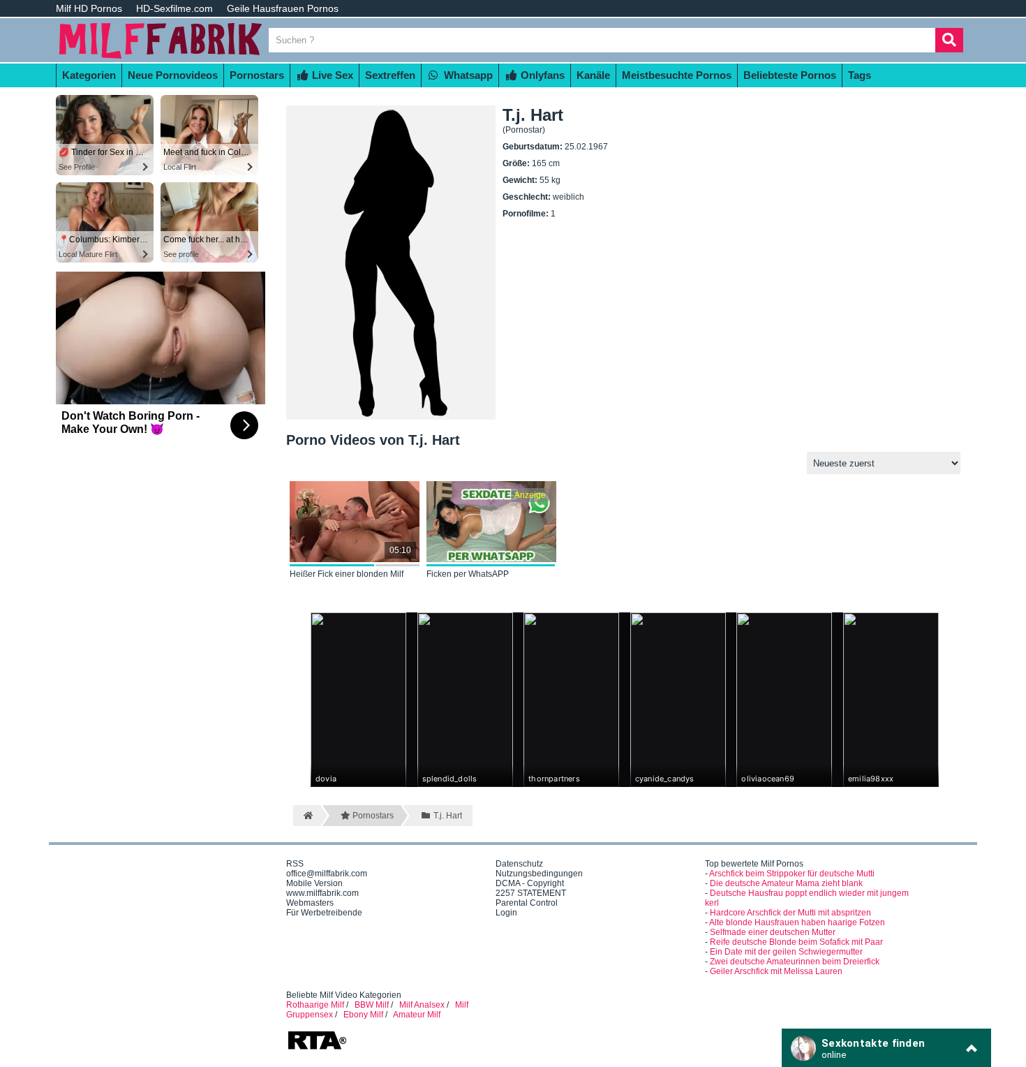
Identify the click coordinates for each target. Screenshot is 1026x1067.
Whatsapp (467, 75)
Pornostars (257, 75)
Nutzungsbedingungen (539, 873)
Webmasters (310, 903)
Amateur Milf (416, 1015)
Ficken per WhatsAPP (467, 574)
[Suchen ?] (949, 40)
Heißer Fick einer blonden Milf (346, 574)
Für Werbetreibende (324, 913)
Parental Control (527, 903)
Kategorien (89, 75)
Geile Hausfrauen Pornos (283, 8)
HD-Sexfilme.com (174, 8)
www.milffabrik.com (322, 893)
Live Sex (331, 75)
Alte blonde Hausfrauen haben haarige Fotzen (797, 922)
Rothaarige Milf (315, 1005)
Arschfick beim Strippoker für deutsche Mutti (792, 873)
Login (506, 913)
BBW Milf (372, 1005)
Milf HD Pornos (89, 8)
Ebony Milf (363, 1015)
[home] (306, 815)
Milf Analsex (422, 1005)
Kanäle (593, 75)
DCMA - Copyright (530, 883)
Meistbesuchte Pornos (676, 75)
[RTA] (317, 1048)
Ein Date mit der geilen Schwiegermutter (786, 952)
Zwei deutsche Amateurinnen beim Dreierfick (794, 961)
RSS (295, 864)
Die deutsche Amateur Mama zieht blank (786, 883)
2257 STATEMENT (531, 893)
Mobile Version (314, 883)
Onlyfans (541, 75)
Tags (859, 75)
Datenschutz (519, 864)
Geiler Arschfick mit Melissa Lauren (776, 971)
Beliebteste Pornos (789, 75)
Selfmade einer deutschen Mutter (772, 932)
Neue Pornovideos (173, 75)
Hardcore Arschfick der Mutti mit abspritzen (790, 913)
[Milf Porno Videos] (160, 57)
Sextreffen (390, 75)
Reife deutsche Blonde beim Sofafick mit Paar (796, 942)
